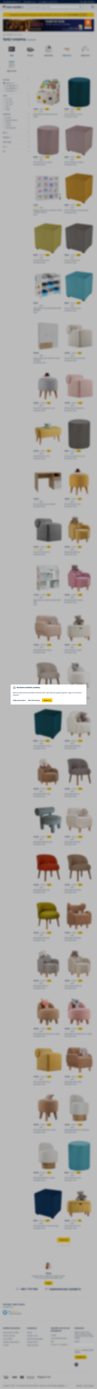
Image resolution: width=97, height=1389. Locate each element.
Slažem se (47, 700)
